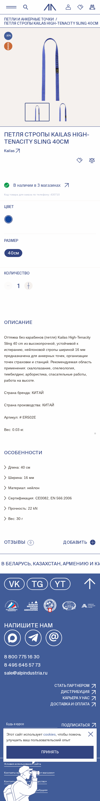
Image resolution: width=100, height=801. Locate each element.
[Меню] (11, 7)
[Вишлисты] (80, 7)
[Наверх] (90, 584)
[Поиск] (25, 7)
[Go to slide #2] (63, 112)
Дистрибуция (75, 692)
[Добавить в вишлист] (79, 160)
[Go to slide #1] (37, 112)
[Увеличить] (28, 286)
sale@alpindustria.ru (25, 673)
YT (60, 585)
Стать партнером (71, 686)
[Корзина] (92, 7)
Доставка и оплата (69, 704)
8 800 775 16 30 (21, 657)
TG (37, 585)
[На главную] (50, 7)
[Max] (12, 638)
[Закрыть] (90, 734)
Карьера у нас (76, 698)
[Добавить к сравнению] (92, 160)
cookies (49, 734)
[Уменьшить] (8, 286)
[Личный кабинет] (68, 7)
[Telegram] (33, 638)
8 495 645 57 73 (22, 665)
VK (14, 585)
